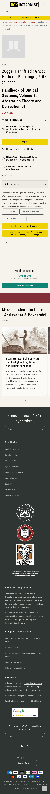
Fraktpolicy (18, 788)
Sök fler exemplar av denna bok (25, 226)
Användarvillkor (42, 784)
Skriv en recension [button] (25, 285)
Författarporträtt (11, 647)
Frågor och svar (11, 461)
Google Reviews (33, 18)
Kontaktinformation (31, 788)
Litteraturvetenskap (31, 211)
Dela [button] (6, 242)
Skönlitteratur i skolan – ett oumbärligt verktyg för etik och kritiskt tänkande (22, 362)
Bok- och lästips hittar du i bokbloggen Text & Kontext (22, 640)
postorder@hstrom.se (33, 683)
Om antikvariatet (11, 478)
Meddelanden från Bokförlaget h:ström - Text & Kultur (23, 655)
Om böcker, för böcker (13, 662)
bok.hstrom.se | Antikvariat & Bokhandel (23, 781)
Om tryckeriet (10, 490)
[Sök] (45, 12)
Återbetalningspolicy (15, 784)
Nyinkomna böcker (12, 466)
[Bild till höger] (30, 400)
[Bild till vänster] (19, 400)
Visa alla (5, 321)
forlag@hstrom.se (33, 690)
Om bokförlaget (11, 484)
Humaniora (10, 211)
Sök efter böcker (11, 455)
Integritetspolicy (29, 784)
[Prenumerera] (42, 429)
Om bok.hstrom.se (12, 449)
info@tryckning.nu (34, 687)
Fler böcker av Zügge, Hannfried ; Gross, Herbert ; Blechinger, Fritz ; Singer (25, 233)
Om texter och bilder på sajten (17, 472)
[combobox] (25, 12)
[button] (5, 5)
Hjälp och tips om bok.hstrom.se (18, 668)
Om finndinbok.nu (12, 496)
